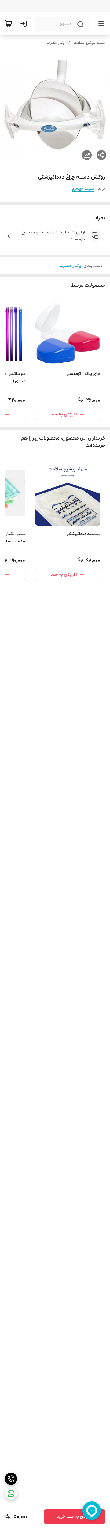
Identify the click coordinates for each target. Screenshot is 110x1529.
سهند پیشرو (83, 188)
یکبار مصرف (56, 42)
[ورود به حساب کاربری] (25, 23)
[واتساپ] (11, 1493)
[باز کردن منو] (100, 23)
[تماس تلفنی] (11, 1479)
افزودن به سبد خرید (75, 1517)
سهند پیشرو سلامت (89, 42)
